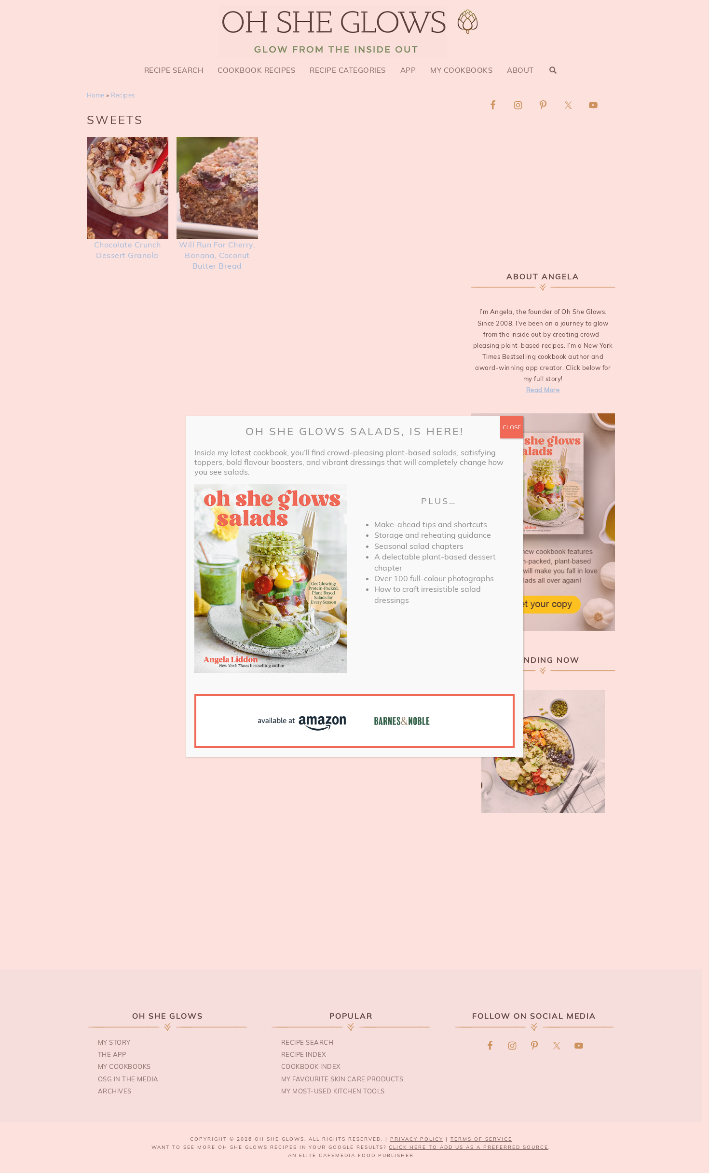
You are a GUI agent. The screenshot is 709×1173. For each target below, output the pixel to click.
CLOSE (512, 427)
